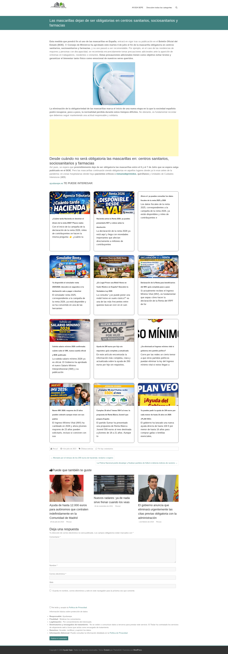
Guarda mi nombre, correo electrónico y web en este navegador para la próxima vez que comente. (93, 591)
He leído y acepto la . (69, 607)
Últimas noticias (87, 449)
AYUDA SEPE (137, 7)
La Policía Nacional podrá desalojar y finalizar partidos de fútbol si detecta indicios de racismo (137, 463)
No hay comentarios (105, 449)
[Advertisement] (114, 137)
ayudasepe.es (56, 183)
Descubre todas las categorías (159, 7)
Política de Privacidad (78, 607)
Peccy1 (55, 449)
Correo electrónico (57, 574)
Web (51, 582)
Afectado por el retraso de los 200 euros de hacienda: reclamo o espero (82, 458)
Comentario (54, 537)
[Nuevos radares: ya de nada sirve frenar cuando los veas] (114, 476)
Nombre (53, 565)
